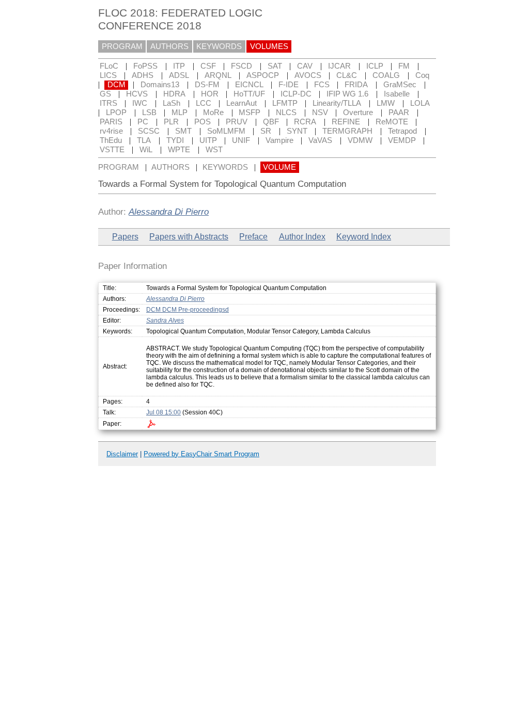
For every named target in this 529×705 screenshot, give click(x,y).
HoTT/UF (249, 94)
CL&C (346, 75)
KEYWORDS (219, 46)
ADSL (179, 75)
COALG (386, 75)
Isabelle (397, 94)
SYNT (297, 131)
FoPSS (145, 66)
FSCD (241, 66)
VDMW (360, 140)
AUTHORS (169, 46)
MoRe (213, 112)
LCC (203, 103)
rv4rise (111, 131)
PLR (171, 122)
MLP (180, 112)
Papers (125, 236)
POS (202, 122)
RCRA (305, 122)
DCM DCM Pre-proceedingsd (187, 309)
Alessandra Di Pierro (169, 211)
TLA (144, 140)
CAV (305, 66)
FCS (322, 85)
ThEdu (111, 140)
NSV (320, 112)
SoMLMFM (226, 131)
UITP (208, 140)
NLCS (286, 112)
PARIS (111, 122)
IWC (139, 103)
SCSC (149, 131)
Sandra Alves (165, 320)
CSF (208, 66)
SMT (183, 131)
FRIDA (356, 85)
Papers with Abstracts (188, 236)
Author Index (302, 236)
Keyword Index (363, 236)
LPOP (116, 112)
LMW (386, 103)
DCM (116, 85)
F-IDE (288, 85)
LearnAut (241, 103)
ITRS (108, 103)
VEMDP (402, 140)
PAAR (398, 112)
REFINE (346, 122)
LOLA (420, 103)
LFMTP (285, 103)
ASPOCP (262, 75)
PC (142, 122)
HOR (210, 94)
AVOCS (307, 75)
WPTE (179, 150)
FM (404, 66)
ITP (179, 66)
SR (265, 131)
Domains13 (160, 85)
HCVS (137, 94)
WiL (145, 150)
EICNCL (249, 85)
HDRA (174, 94)
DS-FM (207, 85)
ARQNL (218, 75)
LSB (149, 112)
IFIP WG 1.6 (347, 94)
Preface (253, 236)
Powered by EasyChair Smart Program (201, 454)
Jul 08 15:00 (163, 412)
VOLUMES (269, 46)
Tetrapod (402, 131)
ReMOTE (392, 122)
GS (105, 94)
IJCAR (339, 66)
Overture (358, 112)
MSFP (249, 112)
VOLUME (279, 167)
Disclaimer (122, 454)
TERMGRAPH (347, 131)
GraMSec (399, 85)
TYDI (175, 140)
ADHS (142, 75)
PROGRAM (122, 46)
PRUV (236, 122)
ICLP (374, 66)
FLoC (109, 66)
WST (214, 150)
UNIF (241, 140)
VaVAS (320, 140)
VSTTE (112, 150)
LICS (108, 75)
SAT (275, 66)
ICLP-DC (296, 94)
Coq (422, 75)
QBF (271, 122)
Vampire (279, 140)
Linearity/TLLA (337, 103)
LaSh (171, 103)
